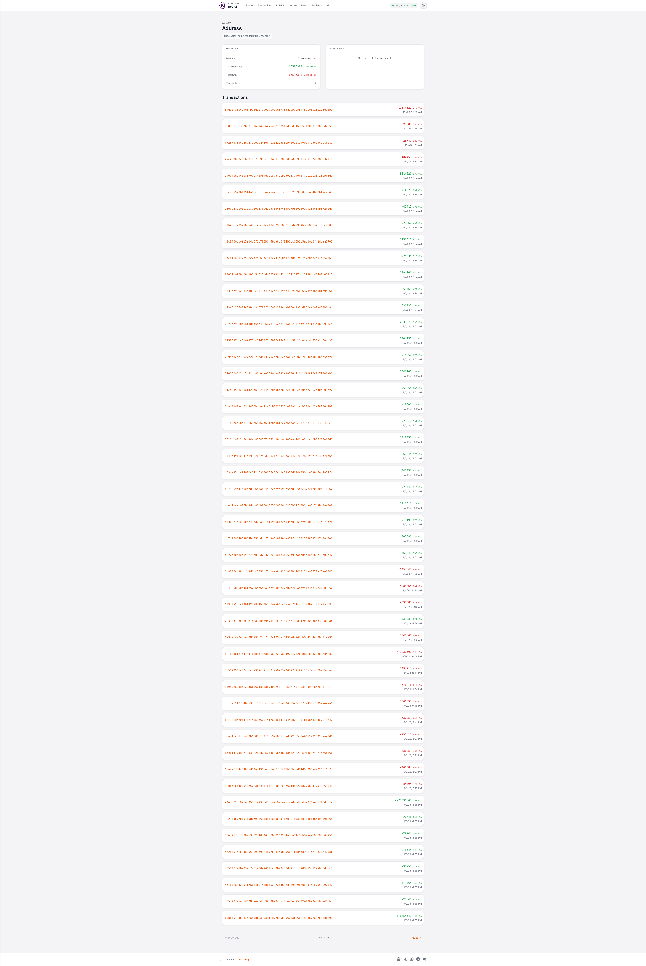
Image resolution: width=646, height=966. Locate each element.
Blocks (250, 5)
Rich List (280, 5)
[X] (405, 959)
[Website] (398, 959)
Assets (293, 5)
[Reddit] (412, 959)
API (328, 5)
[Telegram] (418, 959)
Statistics (317, 5)
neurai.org (243, 959)
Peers (304, 5)
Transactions (265, 5)
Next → (416, 937)
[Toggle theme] (423, 5)
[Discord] (425, 959)
